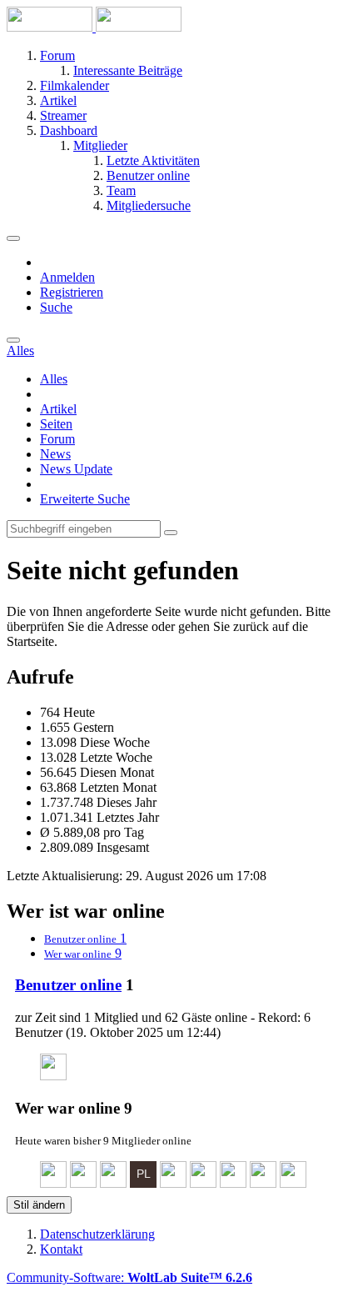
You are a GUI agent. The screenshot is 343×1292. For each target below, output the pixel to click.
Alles (53, 379)
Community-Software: (129, 1277)
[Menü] (13, 238)
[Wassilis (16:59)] (53, 1076)
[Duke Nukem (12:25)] (203, 1183)
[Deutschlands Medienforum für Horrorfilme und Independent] (94, 27)
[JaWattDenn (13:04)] (173, 1183)
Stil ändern (39, 1205)
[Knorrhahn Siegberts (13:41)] (113, 1183)
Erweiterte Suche (85, 499)
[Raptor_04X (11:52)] (263, 1183)
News (55, 454)
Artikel (58, 409)
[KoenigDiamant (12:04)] (233, 1183)
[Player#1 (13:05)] (143, 1183)
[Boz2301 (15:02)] (83, 1183)
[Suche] (13, 340)
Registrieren (71, 292)
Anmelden (67, 277)
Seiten (56, 424)
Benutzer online (68, 985)
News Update (76, 469)
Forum (57, 439)
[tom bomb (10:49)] (293, 1183)
